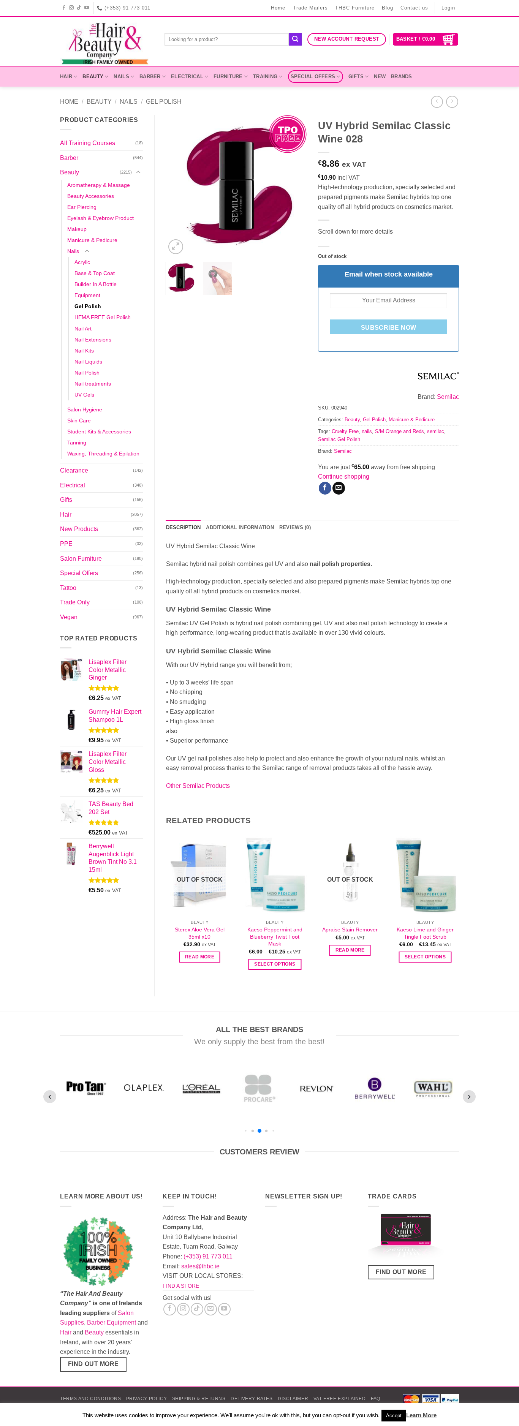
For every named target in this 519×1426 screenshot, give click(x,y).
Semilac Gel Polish (339, 439)
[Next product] (437, 102)
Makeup (77, 229)
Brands (401, 76)
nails (367, 431)
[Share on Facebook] (325, 488)
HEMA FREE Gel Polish (102, 317)
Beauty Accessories (90, 196)
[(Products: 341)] (438, 375)
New (380, 76)
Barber (150, 76)
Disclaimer (293, 1398)
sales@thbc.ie (200, 1266)
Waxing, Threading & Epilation (103, 454)
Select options (274, 964)
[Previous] (178, 185)
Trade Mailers (310, 8)
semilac (435, 431)
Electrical (187, 76)
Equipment (87, 295)
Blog (387, 8)
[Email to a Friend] (338, 488)
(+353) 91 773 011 (208, 1256)
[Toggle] (138, 172)
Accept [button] (394, 1415)
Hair (66, 76)
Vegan (69, 617)
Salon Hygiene (84, 409)
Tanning (76, 442)
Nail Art (83, 329)
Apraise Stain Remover (350, 929)
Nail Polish (87, 373)
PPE (66, 544)
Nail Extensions (92, 340)
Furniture (228, 76)
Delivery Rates (252, 1398)
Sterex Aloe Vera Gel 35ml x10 (200, 933)
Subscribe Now (388, 327)
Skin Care (79, 420)
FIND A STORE (181, 1286)
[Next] (294, 185)
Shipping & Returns (199, 1398)
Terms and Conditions (90, 1398)
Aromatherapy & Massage (98, 185)
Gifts (356, 76)
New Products (79, 529)
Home (278, 8)
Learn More (421, 1415)
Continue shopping (343, 476)
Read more (199, 957)
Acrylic (82, 262)
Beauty (92, 76)
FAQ (375, 1398)
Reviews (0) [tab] (295, 527)
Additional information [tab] (240, 527)
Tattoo (68, 588)
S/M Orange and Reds (399, 431)
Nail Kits (84, 351)
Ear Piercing (82, 207)
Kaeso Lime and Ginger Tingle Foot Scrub (425, 933)
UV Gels (84, 395)
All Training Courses (87, 143)
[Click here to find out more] (406, 1238)
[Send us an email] (210, 1309)
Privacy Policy (146, 1398)
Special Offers (313, 76)
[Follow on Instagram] (71, 8)
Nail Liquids (88, 362)
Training (265, 76)
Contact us (414, 8)
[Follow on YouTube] (86, 8)
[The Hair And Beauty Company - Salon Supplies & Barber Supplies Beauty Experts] (106, 41)
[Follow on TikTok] (79, 8)
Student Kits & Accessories (99, 431)
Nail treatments (92, 384)
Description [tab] (183, 527)
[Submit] (295, 39)
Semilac (448, 397)
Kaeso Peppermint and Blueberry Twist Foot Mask (274, 936)
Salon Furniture (81, 558)
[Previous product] (452, 102)
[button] (426, 39)
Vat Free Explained (339, 1398)
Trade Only (75, 602)
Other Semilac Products (198, 786)
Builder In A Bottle (95, 284)
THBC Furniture (355, 8)
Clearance (74, 470)
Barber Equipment (111, 1322)
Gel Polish (164, 101)
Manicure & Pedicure (92, 240)
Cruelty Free (345, 431)
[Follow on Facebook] (64, 8)
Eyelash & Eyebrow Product (100, 218)
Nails (121, 76)
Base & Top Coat (94, 273)
